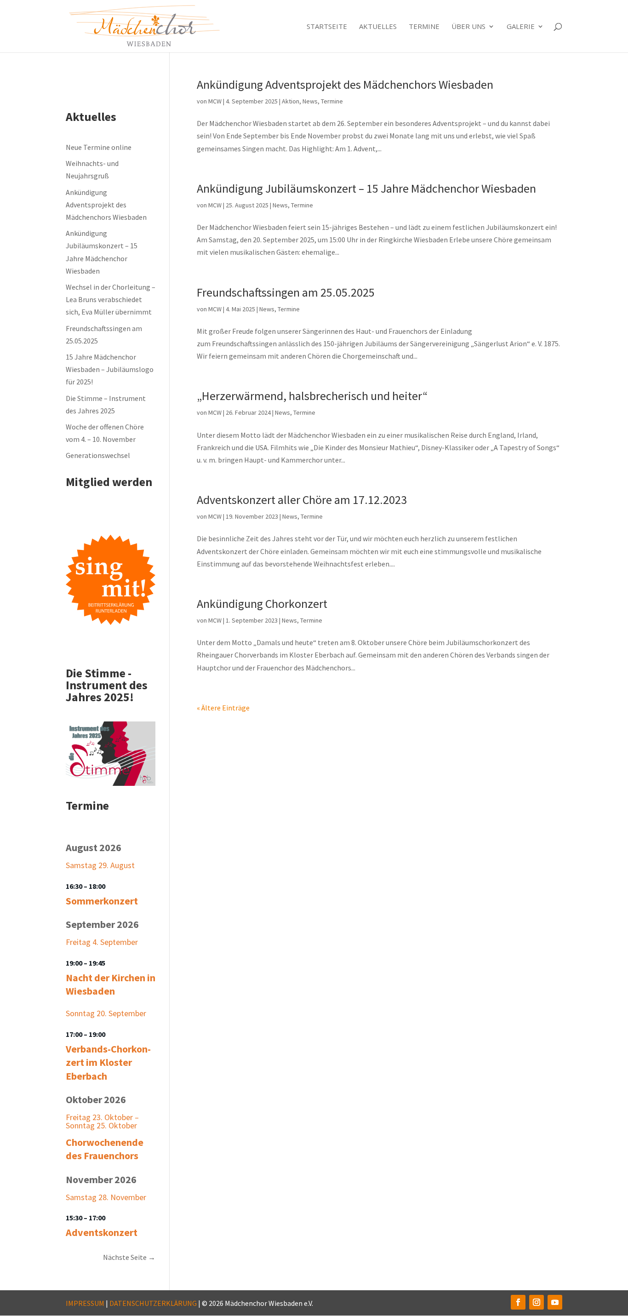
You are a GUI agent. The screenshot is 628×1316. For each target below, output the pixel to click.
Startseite (327, 27)
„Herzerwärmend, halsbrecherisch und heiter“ (312, 395)
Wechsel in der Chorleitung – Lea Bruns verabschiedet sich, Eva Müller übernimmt (110, 299)
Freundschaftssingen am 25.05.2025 (286, 292)
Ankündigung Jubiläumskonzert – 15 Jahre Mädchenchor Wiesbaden (366, 188)
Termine (424, 27)
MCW (215, 101)
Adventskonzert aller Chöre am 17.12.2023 (302, 499)
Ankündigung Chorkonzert (262, 603)
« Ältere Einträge (223, 707)
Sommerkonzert (102, 900)
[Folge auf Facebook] (518, 1302)
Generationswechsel (98, 455)
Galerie (521, 27)
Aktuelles (378, 27)
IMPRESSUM (85, 1303)
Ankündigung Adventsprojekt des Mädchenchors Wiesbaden (345, 84)
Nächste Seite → (129, 1257)
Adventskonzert (101, 1232)
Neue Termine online (98, 147)
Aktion (290, 101)
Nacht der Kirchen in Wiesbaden (110, 984)
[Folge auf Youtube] (555, 1302)
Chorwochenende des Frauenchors (104, 1149)
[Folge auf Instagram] (536, 1302)
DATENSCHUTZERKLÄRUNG (153, 1303)
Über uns (468, 27)
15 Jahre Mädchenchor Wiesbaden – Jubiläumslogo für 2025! (110, 369)
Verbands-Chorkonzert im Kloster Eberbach (108, 1062)
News (310, 101)
